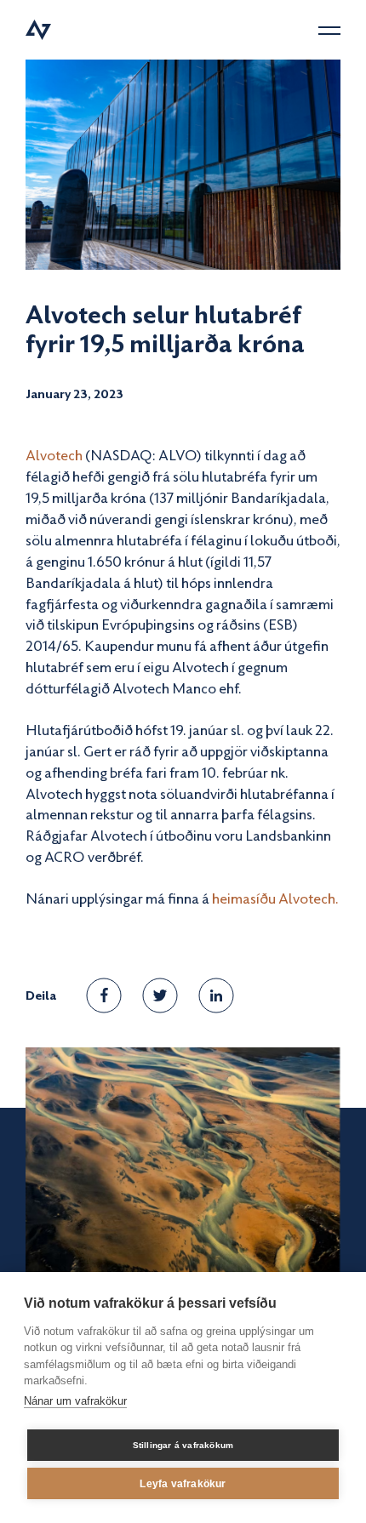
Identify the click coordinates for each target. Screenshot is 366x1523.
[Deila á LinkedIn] (216, 995)
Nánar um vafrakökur (75, 1401)
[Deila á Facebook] (104, 995)
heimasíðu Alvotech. (275, 898)
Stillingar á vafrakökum (183, 1445)
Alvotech (55, 455)
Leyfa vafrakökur (183, 1484)
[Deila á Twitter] (160, 995)
